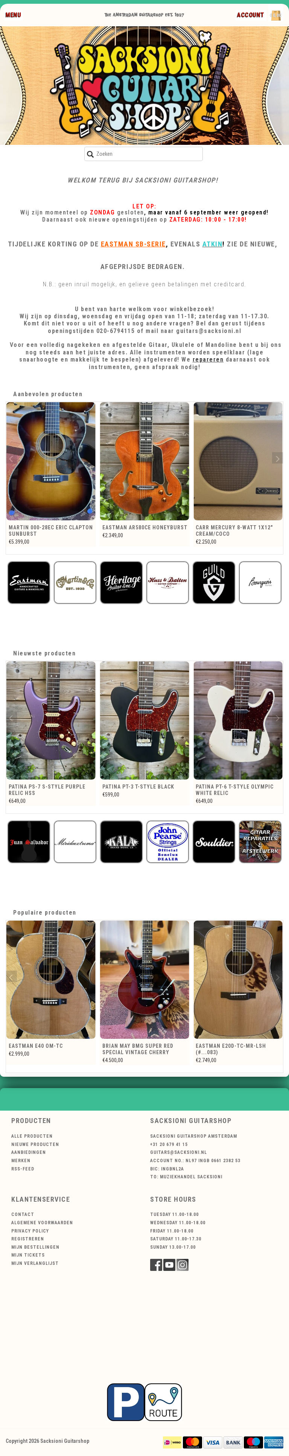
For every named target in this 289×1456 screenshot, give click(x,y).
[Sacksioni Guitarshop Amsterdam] (144, 85)
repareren (208, 359)
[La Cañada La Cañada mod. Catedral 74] (238, 461)
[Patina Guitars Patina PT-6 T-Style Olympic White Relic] (145, 720)
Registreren (27, 1239)
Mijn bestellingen (35, 1247)
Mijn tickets (28, 1255)
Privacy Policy (30, 1231)
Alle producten (32, 1136)
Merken (20, 1160)
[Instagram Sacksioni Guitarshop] (182, 1265)
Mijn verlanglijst (35, 1263)
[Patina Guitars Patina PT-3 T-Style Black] (52, 720)
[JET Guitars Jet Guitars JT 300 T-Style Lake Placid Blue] (239, 720)
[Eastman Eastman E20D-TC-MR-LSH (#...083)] (238, 980)
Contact (22, 1214)
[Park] (144, 1401)
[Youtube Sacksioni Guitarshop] (169, 1265)
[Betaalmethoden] (172, 1442)
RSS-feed (22, 1169)
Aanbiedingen (28, 1152)
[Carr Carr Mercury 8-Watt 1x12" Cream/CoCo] (144, 461)
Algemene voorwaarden (42, 1222)
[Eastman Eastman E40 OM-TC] (51, 980)
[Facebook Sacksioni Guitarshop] (156, 1265)
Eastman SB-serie (133, 244)
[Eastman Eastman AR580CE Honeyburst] (51, 461)
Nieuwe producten (35, 1144)
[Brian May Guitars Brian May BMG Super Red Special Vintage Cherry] (144, 980)
